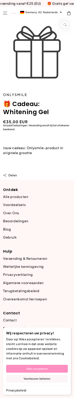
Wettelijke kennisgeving (23, 266)
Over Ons (11, 213)
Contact (10, 320)
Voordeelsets (14, 205)
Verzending (35, 125)
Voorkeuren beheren (37, 378)
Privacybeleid (16, 390)
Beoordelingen (15, 221)
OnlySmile (15, 94)
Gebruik (10, 237)
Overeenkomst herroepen (25, 299)
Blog (7, 229)
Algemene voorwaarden (23, 283)
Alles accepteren (37, 368)
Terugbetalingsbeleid (21, 291)
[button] (5, 13)
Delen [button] (12, 175)
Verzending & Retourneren (25, 258)
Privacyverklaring (18, 274)
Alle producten (15, 196)
